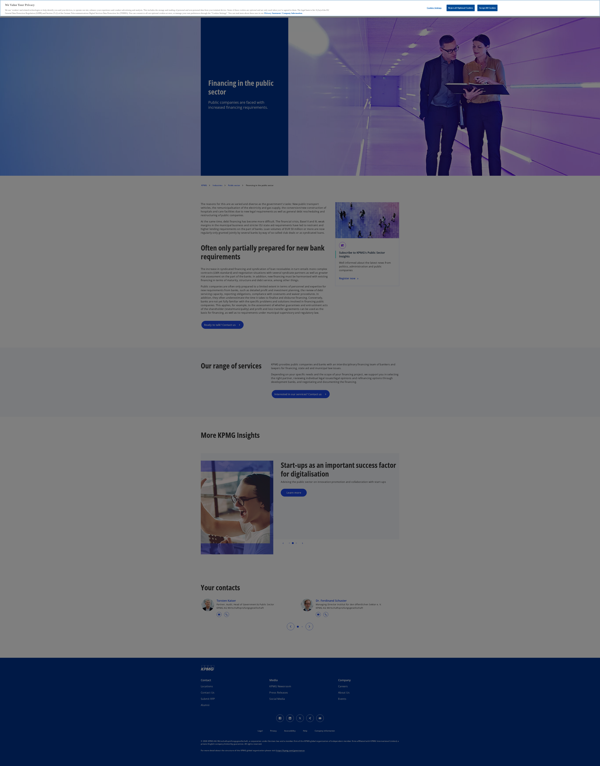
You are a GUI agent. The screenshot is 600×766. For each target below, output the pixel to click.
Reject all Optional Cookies (460, 8)
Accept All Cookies (487, 8)
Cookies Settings (434, 8)
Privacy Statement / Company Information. (283, 13)
